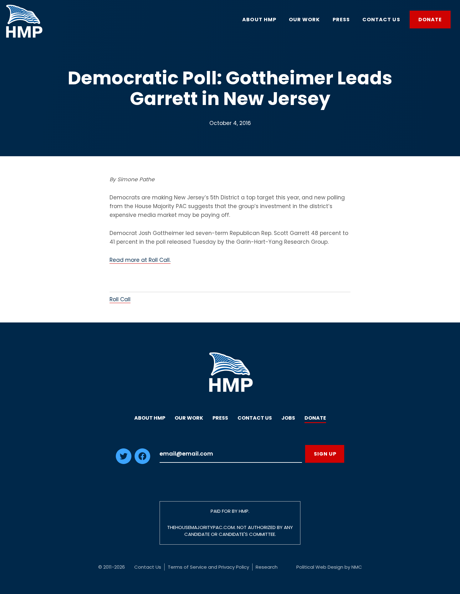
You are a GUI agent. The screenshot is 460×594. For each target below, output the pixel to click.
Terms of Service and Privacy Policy (208, 567)
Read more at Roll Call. (140, 260)
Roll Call (120, 299)
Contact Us (255, 418)
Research (267, 567)
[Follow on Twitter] (123, 462)
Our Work (189, 418)
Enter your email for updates (231, 454)
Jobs (288, 418)
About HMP (149, 418)
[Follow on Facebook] (142, 462)
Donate (315, 418)
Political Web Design (319, 567)
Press (220, 418)
